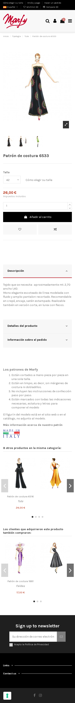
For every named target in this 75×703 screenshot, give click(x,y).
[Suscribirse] (61, 637)
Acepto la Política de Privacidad (31, 644)
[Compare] (33, 467)
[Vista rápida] (33, 474)
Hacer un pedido (52, 2)
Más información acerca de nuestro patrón (32, 425)
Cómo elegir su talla (13, 2)
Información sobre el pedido (27, 340)
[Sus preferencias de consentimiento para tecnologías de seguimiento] (7, 696)
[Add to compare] (55, 229)
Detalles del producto (22, 326)
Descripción (16, 271)
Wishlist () (32, 7)
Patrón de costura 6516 (20, 496)
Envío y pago (34, 2)
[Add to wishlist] (20, 229)
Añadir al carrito (40, 217)
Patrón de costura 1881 (21, 581)
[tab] (37, 271)
